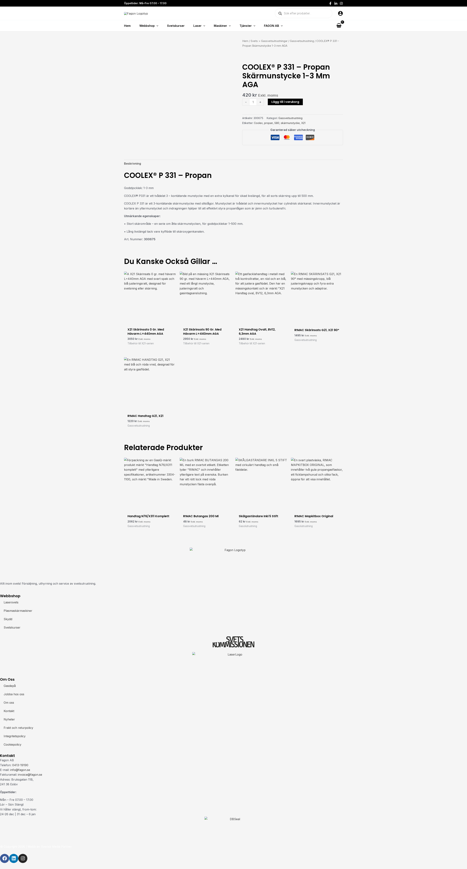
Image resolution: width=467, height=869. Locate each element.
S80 (276, 123)
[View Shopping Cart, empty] (339, 26)
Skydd (8, 619)
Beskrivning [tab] (132, 163)
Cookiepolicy (12, 744)
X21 (303, 123)
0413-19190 (20, 765)
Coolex (258, 123)
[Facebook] (330, 3)
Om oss (9, 702)
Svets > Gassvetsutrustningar (269, 41)
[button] (156, 25)
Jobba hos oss (14, 694)
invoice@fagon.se (30, 774)
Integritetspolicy (15, 736)
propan (268, 123)
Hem (245, 41)
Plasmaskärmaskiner (18, 611)
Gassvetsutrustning (302, 41)
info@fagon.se (20, 770)
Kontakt (9, 711)
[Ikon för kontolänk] (340, 13)
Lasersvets (11, 602)
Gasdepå (10, 686)
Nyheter (9, 719)
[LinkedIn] (335, 3)
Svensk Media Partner (56, 846)
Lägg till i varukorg (285, 102)
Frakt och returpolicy (18, 728)
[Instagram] (341, 3)
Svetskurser (12, 627)
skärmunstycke (290, 123)
